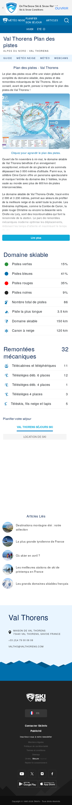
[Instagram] (42, 774)
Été (39, 29)
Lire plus (36, 238)
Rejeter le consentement (36, 762)
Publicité (36, 731)
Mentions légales (36, 742)
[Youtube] (22, 774)
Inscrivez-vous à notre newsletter (36, 736)
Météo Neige (16, 20)
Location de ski (34, 437)
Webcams (61, 58)
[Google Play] (27, 783)
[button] (66, 20)
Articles (52, 20)
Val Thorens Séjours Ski (35, 427)
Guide (7, 58)
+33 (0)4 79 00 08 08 (20, 640)
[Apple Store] (47, 783)
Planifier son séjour (34, 20)
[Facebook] (52, 774)
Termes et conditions (36, 750)
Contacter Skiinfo (36, 725)
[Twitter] (32, 774)
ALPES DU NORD (14, 50)
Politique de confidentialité (36, 746)
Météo (45, 58)
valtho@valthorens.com (26, 646)
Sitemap (36, 754)
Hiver (30, 29)
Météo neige (26, 58)
